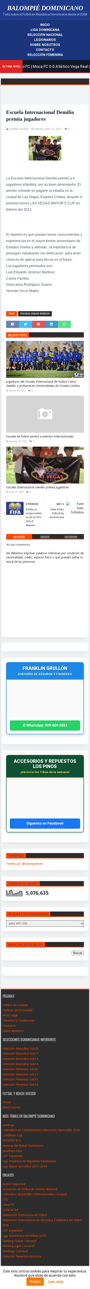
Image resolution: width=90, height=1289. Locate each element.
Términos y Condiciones (18, 1020)
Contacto (45, 50)
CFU (5, 1199)
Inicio (45, 25)
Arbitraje (8, 1125)
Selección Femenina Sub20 (20, 1069)
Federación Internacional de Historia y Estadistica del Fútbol (42, 1220)
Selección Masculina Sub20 (20, 1048)
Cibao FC (9, 1204)
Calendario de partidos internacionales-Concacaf (35, 1194)
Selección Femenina (45, 55)
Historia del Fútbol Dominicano (23, 1145)
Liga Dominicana (45, 30)
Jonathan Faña (12, 1151)
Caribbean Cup (12, 1135)
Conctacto (9, 1025)
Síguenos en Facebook (45, 823)
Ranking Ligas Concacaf (18, 1246)
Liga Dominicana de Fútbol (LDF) (24, 1235)
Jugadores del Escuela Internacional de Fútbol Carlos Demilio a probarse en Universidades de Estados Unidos (43, 384)
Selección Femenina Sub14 (20, 1084)
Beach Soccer (11, 1107)
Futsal (6, 1102)
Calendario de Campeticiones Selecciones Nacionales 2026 (41, 1130)
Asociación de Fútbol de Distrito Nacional (30, 1189)
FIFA (6, 1225)
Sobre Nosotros (45, 45)
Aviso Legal (10, 1015)
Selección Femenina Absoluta (22, 1256)
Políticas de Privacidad (17, 1010)
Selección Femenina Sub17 (20, 1074)
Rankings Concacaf (15, 1251)
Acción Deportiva (14, 1184)
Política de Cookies (15, 1005)
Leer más (56, 1282)
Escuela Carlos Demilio (35, 313)
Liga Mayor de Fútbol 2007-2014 (25, 1166)
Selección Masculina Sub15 (20, 1058)
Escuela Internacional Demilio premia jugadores (37, 487)
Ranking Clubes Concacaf (19, 1241)
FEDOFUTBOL (12, 1140)
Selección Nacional (45, 35)
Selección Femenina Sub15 (20, 1079)
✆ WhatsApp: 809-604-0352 (45, 725)
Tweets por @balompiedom (24, 863)
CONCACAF (10, 1210)
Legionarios (45, 40)
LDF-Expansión (13, 1156)
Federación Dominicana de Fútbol (25, 1215)
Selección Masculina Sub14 (20, 1064)
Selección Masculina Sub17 (20, 1053)
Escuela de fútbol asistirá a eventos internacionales (40, 436)
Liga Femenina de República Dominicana (29, 1161)
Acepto (35, 1281)
